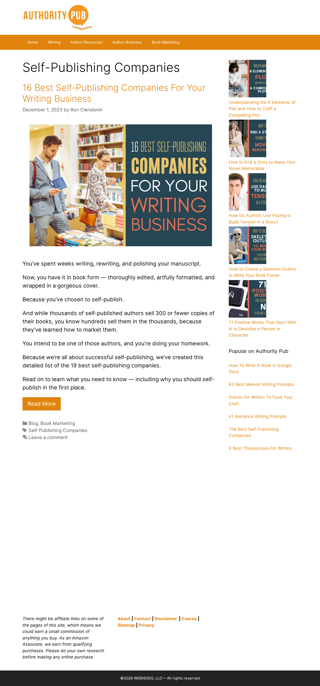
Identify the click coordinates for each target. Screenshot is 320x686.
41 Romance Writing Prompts (257, 416)
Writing (54, 42)
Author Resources (86, 42)
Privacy (146, 625)
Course (189, 618)
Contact (142, 618)
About (124, 618)
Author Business (127, 42)
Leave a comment (48, 437)
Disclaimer (165, 618)
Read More (42, 403)
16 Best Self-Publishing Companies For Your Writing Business (114, 93)
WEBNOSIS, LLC (148, 678)
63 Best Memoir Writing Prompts (261, 384)
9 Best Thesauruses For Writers (260, 448)
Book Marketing (166, 42)
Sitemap (126, 625)
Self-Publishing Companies (58, 430)
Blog (33, 423)
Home (33, 42)
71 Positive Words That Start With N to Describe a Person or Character (262, 329)
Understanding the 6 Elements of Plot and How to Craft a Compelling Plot (262, 109)
